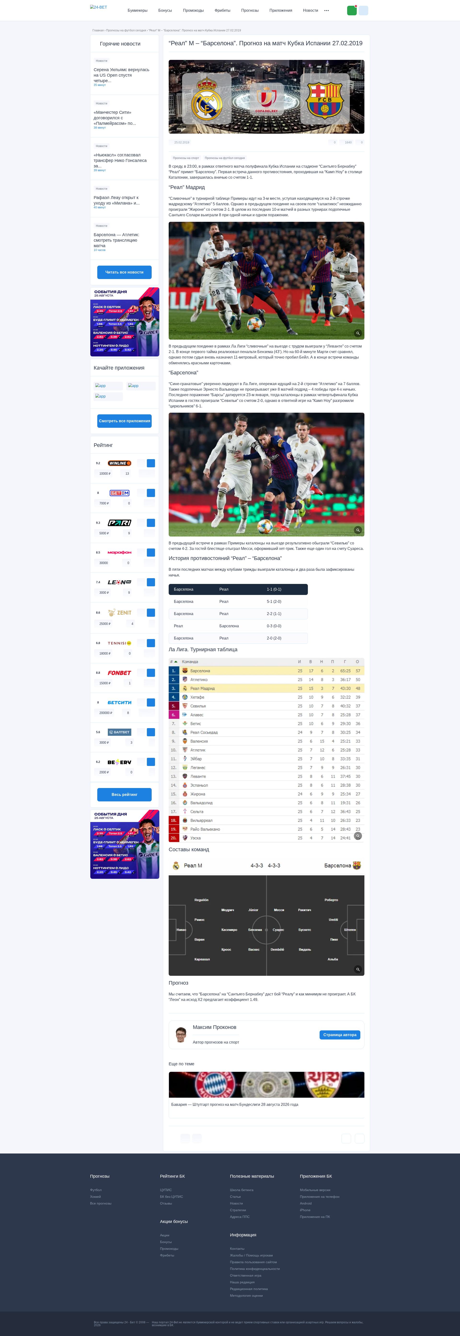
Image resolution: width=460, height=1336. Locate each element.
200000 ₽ (105, 713)
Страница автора (339, 1035)
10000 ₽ (105, 473)
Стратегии (238, 1210)
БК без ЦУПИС (171, 1197)
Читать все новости (124, 272)
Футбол (96, 1190)
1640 (348, 142)
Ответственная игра (245, 1275)
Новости (310, 10)
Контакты (237, 1248)
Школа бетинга (241, 1190)
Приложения (281, 10)
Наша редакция (242, 1282)
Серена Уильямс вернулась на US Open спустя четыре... (121, 75)
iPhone (305, 1210)
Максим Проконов (214, 1027)
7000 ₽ (104, 503)
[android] (146, 473)
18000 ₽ (105, 653)
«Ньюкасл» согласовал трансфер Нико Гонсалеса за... (120, 160)
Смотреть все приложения (124, 421)
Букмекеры (138, 10)
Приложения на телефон (319, 1197)
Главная (98, 30)
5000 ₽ (104, 533)
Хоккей (95, 1197)
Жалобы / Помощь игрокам (251, 1255)
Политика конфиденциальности (255, 1269)
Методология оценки (246, 1295)
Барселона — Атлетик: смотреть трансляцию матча (116, 240)
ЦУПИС (166, 1190)
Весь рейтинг (125, 795)
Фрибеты (222, 10)
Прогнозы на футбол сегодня (126, 30)
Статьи (235, 1197)
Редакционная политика (249, 1289)
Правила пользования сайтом (253, 1262)
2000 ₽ (104, 772)
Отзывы (166, 1203)
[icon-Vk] (185, 1138)
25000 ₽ (105, 624)
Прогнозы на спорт (186, 158)
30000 (103, 563)
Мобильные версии (315, 1190)
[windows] (141, 473)
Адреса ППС (240, 1217)
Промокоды (193, 10)
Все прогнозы (100, 1203)
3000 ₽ (104, 592)
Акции (164, 1235)
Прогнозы (250, 10)
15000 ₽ (105, 683)
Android (306, 1203)
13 (127, 473)
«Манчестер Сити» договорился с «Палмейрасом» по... (115, 118)
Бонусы (165, 10)
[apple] (151, 473)
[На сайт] (151, 463)
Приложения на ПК (315, 1217)
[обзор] (141, 463)
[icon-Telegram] (197, 1138)
